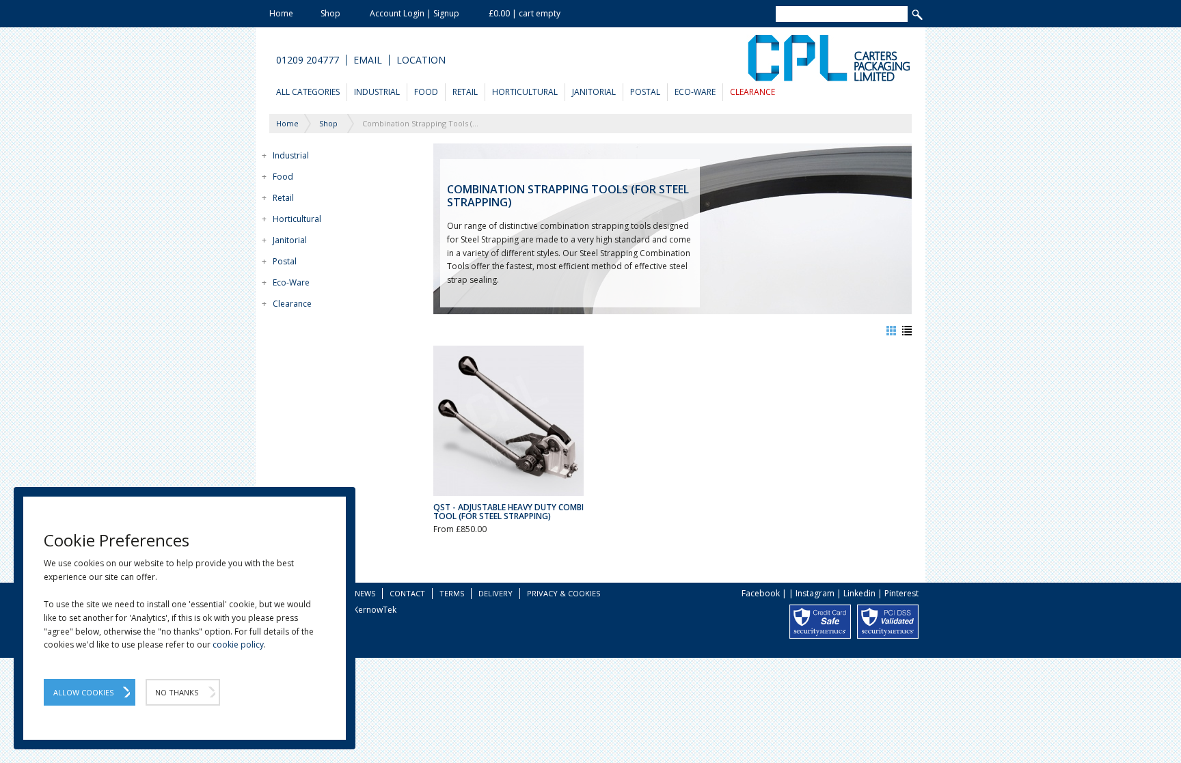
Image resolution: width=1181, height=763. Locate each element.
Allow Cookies (83, 692)
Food (426, 92)
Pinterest (901, 593)
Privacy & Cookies (563, 593)
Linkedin (859, 593)
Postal (645, 92)
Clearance (752, 92)
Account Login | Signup (414, 13)
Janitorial (594, 92)
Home (281, 13)
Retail (465, 92)
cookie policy (238, 644)
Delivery (495, 593)
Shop (330, 13)
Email (367, 60)
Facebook (761, 593)
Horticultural (525, 92)
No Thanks (176, 692)
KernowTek (374, 609)
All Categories (308, 92)
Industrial (377, 92)
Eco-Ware (695, 92)
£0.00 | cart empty (524, 13)
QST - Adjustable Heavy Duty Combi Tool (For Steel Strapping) (508, 511)
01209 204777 (307, 60)
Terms (451, 593)
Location (421, 60)
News (365, 593)
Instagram (815, 593)
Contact (407, 593)
